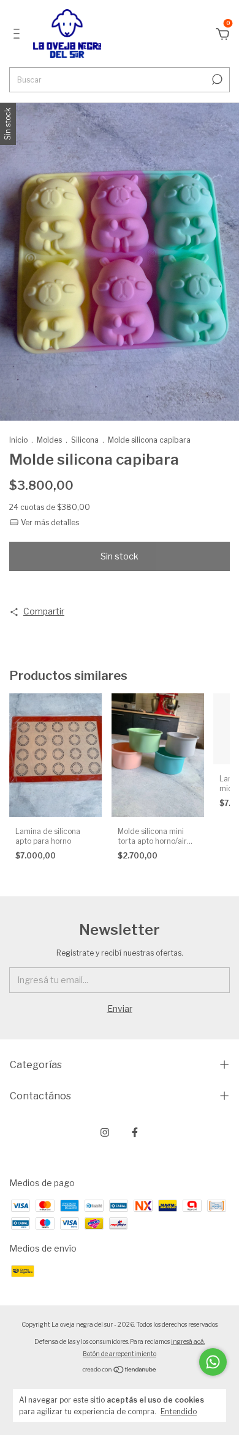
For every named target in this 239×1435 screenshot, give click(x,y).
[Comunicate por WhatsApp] (213, 1362)
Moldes (49, 440)
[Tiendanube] (120, 1370)
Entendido (179, 1411)
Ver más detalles (49, 522)
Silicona (85, 440)
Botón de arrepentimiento (119, 1353)
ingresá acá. (188, 1341)
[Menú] (18, 35)
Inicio (18, 440)
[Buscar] (216, 79)
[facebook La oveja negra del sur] (135, 1132)
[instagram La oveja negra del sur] (105, 1132)
